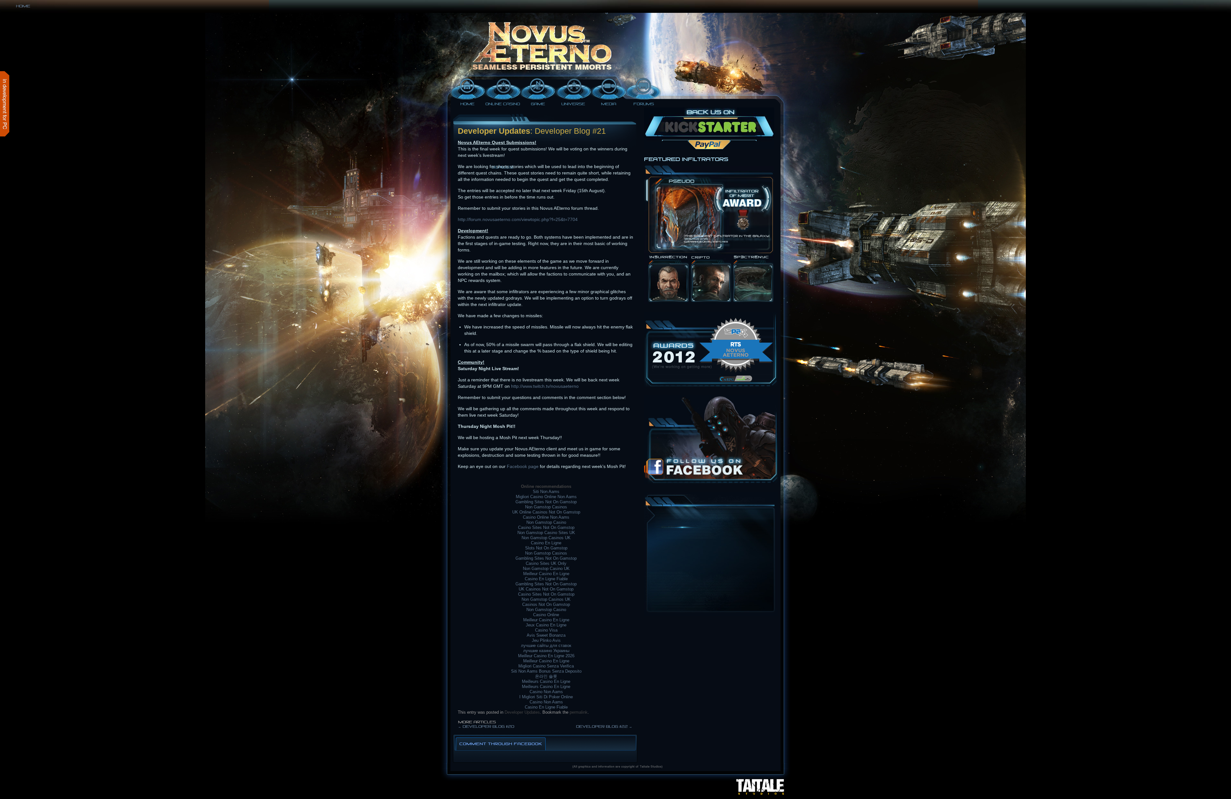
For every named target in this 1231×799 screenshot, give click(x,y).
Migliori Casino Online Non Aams (546, 496)
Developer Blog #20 (486, 726)
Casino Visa (546, 630)
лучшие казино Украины (546, 650)
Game (538, 104)
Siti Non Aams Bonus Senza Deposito (546, 671)
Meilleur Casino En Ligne (546, 573)
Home (23, 6)
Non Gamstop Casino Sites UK (546, 532)
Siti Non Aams (546, 491)
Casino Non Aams (546, 691)
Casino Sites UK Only (546, 563)
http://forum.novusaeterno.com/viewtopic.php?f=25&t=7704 (518, 219)
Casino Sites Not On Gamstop (546, 527)
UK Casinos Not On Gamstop (546, 589)
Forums (643, 104)
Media (608, 104)
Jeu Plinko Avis (546, 640)
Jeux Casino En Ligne (546, 625)
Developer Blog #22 (604, 726)
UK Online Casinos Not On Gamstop (546, 512)
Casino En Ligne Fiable (546, 578)
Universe (573, 104)
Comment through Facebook (500, 744)
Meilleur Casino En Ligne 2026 (546, 655)
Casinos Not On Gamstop (546, 604)
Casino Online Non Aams (546, 517)
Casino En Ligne (546, 542)
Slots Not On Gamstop (546, 548)
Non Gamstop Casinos (546, 507)
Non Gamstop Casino (546, 522)
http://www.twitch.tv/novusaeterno (545, 386)
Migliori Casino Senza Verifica (546, 666)
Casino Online (546, 614)
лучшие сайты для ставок (546, 645)
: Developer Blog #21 (568, 130)
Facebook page (523, 466)
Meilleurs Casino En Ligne (546, 681)
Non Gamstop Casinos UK (546, 537)
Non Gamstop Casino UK (546, 568)
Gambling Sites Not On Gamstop (546, 501)
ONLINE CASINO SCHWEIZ (502, 105)
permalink (579, 712)
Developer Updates (522, 712)
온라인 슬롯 (546, 676)
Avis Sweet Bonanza (546, 635)
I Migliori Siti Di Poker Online (546, 696)
